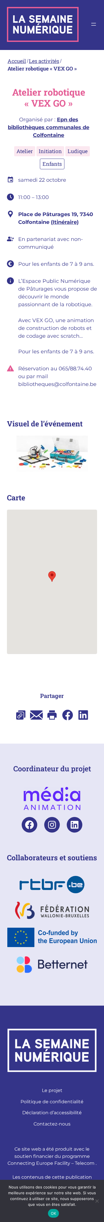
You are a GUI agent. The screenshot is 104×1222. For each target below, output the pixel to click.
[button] (52, 576)
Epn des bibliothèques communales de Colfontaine (48, 127)
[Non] (97, 1201)
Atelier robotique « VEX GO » (42, 68)
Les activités (44, 60)
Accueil (17, 60)
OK (53, 1213)
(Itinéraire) (65, 222)
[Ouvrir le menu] (93, 24)
